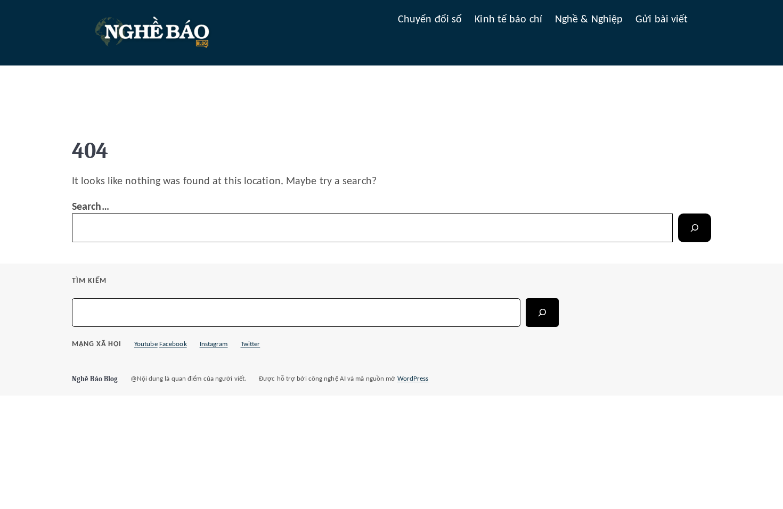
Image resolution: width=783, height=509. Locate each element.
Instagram (214, 344)
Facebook (173, 344)
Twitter (250, 344)
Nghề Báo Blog (95, 379)
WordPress (413, 378)
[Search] (694, 228)
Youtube (146, 344)
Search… (90, 207)
